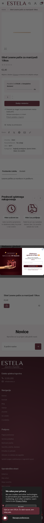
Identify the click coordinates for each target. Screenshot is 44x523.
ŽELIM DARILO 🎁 (33, 266)
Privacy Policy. (21, 501)
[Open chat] (5, 518)
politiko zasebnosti (35, 269)
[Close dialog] (42, 249)
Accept (21, 507)
